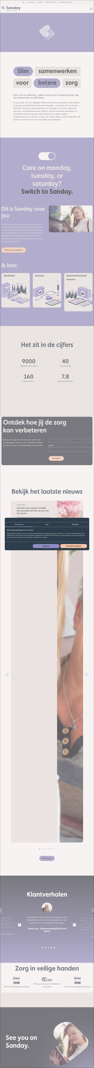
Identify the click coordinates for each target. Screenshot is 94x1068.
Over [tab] (47, 524)
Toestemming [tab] (18, 524)
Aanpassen (46, 546)
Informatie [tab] (75, 524)
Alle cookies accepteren (73, 546)
